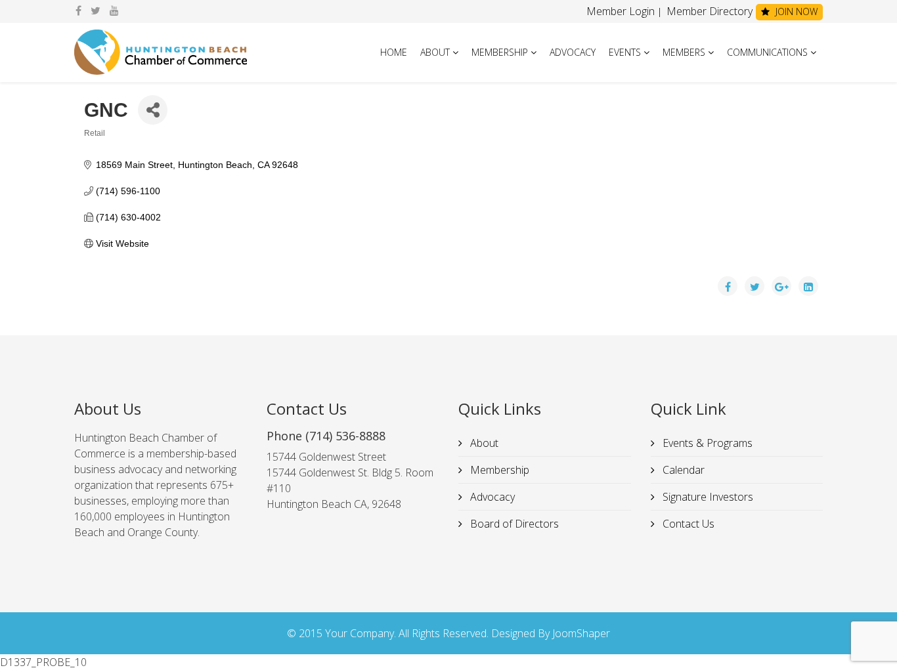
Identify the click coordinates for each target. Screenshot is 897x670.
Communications (767, 52)
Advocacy (573, 52)
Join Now (795, 11)
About (435, 52)
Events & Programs (706, 443)
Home (393, 52)
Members (684, 52)
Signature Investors (706, 497)
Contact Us (687, 523)
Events (625, 52)
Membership (499, 52)
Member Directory (708, 11)
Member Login (620, 11)
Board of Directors (513, 523)
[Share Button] (152, 110)
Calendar (682, 470)
